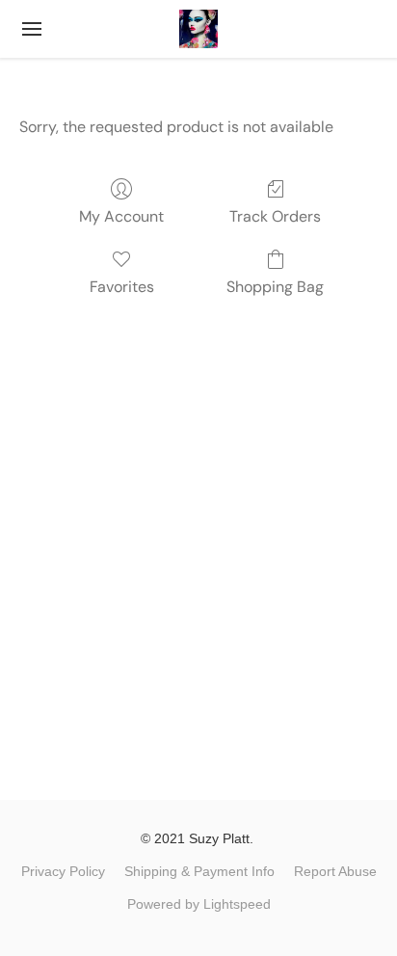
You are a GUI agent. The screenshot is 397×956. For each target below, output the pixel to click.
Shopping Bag (275, 287)
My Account (121, 216)
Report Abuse (335, 871)
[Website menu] (32, 29)
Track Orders (275, 216)
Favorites (122, 287)
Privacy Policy (63, 871)
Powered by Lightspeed (199, 904)
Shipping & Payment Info (199, 871)
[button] (198, 29)
